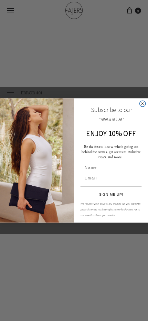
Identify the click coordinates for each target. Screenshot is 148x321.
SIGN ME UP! (111, 194)
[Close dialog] (143, 104)
